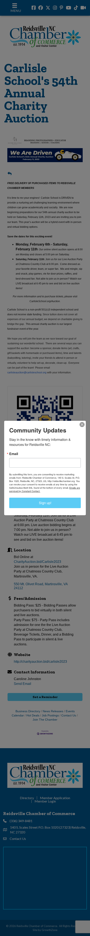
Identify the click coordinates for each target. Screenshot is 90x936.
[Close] (82, 424)
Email (13, 453)
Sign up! (45, 502)
